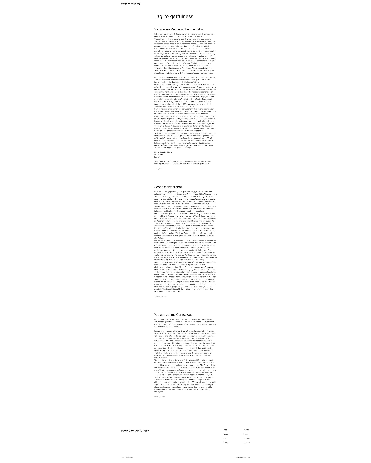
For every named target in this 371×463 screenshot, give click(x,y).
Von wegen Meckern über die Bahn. (179, 29)
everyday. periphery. (131, 3)
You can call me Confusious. (173, 314)
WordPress (247, 457)
